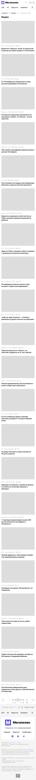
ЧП (8, 7)
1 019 (27, 700)
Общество (14, 7)
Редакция (7, 732)
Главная (4, 13)
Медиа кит (16, 732)
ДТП (2, 7)
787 (21, 700)
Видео (13, 13)
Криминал (24, 7)
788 (23, 700)
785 (15, 700)
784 (13, 700)
